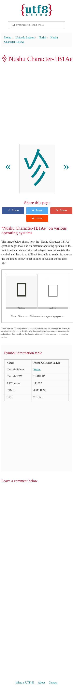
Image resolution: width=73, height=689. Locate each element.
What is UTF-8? (25, 682)
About (41, 682)
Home (7, 37)
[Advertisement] (36, 103)
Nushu (42, 37)
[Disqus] (36, 538)
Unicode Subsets (25, 37)
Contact (53, 682)
